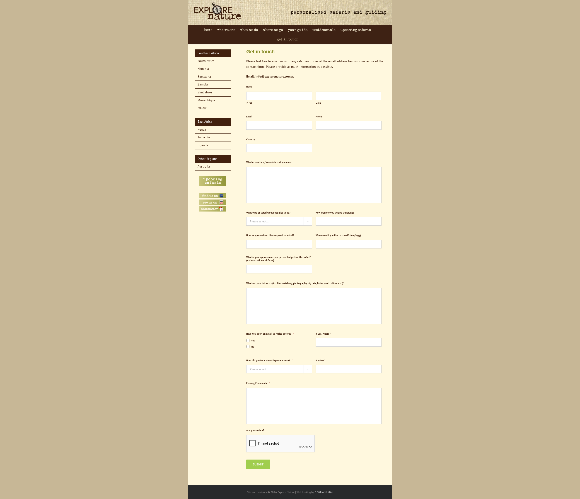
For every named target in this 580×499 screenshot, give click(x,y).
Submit (258, 464)
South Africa (206, 61)
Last (318, 102)
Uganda (203, 145)
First (249, 102)
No (252, 346)
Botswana (204, 77)
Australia (204, 166)
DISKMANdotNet (324, 492)
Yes (253, 340)
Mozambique (206, 100)
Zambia (203, 84)
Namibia (203, 69)
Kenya (202, 129)
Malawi (202, 108)
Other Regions (207, 159)
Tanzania (204, 137)
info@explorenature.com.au (275, 76)
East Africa (205, 121)
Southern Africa (208, 53)
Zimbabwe (205, 92)
